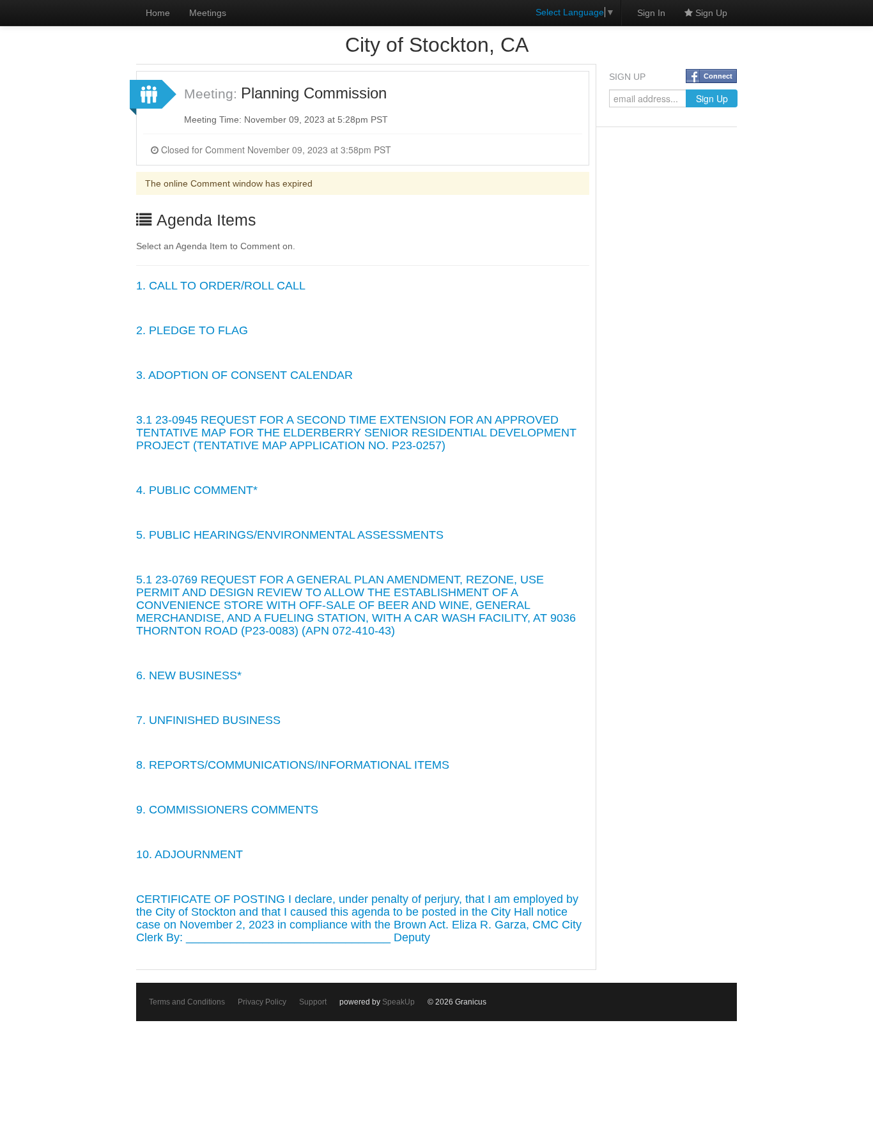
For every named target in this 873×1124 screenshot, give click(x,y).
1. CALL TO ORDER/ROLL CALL (220, 285)
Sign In (651, 13)
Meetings (207, 13)
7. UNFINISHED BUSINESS (208, 720)
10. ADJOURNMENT (189, 854)
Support (313, 1001)
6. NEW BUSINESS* (189, 675)
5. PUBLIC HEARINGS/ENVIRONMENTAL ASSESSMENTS (290, 534)
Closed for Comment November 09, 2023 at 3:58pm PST (274, 149)
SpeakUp (398, 1001)
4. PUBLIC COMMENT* (197, 490)
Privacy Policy (262, 1001)
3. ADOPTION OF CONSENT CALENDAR (244, 375)
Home (158, 13)
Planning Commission (314, 93)
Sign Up (710, 13)
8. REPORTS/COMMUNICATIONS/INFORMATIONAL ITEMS (292, 764)
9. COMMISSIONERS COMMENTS (227, 809)
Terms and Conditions (187, 1001)
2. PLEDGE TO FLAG (192, 330)
